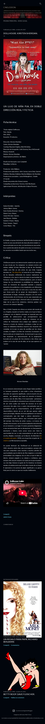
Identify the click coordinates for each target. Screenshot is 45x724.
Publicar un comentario (17, 697)
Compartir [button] (6, 514)
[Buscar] (40, 3)
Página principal (10, 21)
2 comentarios (15, 645)
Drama (9, 517)
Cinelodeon (9, 7)
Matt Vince (28, 714)
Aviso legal (22, 21)
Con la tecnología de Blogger (24, 710)
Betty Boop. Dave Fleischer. (19, 694)
